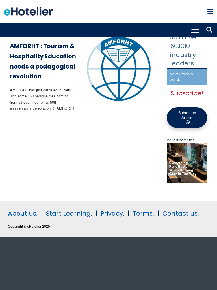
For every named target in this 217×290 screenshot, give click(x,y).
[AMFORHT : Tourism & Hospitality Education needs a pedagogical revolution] (119, 69)
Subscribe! (187, 93)
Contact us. (180, 213)
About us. (23, 213)
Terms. (143, 213)
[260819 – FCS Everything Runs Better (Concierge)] (187, 182)
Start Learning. (68, 213)
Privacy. (112, 213)
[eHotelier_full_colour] (28, 11)
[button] (210, 11)
